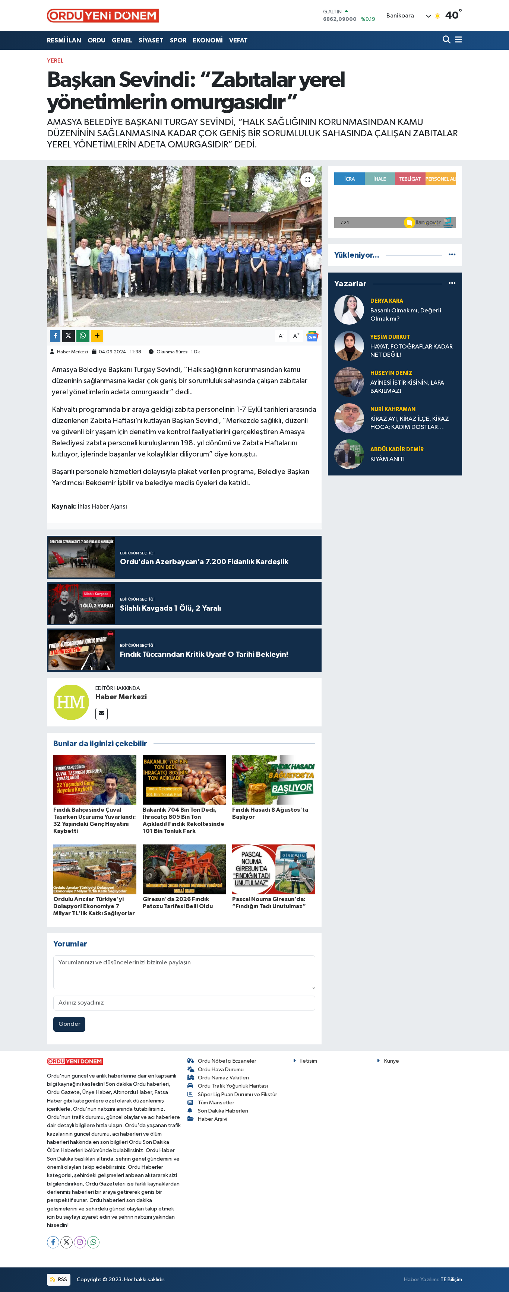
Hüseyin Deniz (391, 373)
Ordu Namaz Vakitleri (223, 1078)
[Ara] (447, 40)
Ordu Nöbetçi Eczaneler (227, 1061)
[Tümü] (452, 255)
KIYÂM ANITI (387, 459)
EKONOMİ (208, 40)
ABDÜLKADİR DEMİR (397, 449)
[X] (66, 1242)
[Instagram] (80, 1242)
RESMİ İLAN (64, 40)
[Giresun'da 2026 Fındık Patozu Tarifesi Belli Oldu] (184, 869)
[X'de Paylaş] (68, 336)
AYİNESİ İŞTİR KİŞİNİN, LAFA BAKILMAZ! (407, 387)
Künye (391, 1061)
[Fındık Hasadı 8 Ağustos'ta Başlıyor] (273, 779)
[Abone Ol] (312, 336)
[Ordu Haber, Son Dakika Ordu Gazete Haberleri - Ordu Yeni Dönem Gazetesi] (103, 15)
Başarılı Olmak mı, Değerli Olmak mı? (405, 315)
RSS (62, 1279)
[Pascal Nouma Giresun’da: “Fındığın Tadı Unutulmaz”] (273, 869)
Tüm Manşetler (216, 1102)
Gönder (69, 1024)
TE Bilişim (451, 1279)
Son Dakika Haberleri (223, 1111)
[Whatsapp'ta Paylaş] (82, 336)
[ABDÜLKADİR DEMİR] (349, 454)
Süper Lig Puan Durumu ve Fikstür (237, 1094)
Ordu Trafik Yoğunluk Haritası (233, 1086)
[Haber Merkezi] (71, 702)
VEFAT (238, 40)
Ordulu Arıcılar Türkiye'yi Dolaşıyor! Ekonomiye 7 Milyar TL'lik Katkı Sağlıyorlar (94, 906)
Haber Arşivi (212, 1119)
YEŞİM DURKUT (390, 337)
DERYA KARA (386, 301)
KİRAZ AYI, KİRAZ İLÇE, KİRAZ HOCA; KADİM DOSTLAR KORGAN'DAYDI (409, 423)
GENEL (122, 40)
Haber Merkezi (72, 352)
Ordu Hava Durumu (221, 1069)
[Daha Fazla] (97, 336)
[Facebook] (53, 1242)
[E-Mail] (101, 714)
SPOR (178, 40)
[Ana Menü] (457, 40)
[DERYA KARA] (349, 309)
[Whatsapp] (93, 1242)
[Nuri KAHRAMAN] (349, 418)
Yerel (55, 61)
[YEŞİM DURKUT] (349, 346)
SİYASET (151, 40)
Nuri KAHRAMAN (392, 409)
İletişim (308, 1061)
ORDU (96, 40)
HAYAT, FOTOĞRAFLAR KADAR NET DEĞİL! (411, 351)
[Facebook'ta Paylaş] (55, 336)
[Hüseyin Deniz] (349, 382)
